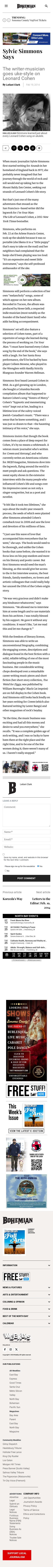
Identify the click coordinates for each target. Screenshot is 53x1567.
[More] (39, 148)
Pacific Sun (15, 1407)
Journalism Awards (32, 1502)
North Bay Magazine (14, 1429)
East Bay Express (14, 1376)
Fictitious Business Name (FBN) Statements (15, 1519)
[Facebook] (14, 148)
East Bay (14, 1423)
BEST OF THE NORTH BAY (15, 1316)
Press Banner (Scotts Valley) (16, 1468)
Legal (12, 1500)
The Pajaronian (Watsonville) (16, 1476)
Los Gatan (8, 1460)
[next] (8, 20)
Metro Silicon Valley (16, 1393)
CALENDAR (8, 1323)
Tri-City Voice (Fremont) (14, 1480)
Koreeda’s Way (12, 899)
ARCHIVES (31, 1231)
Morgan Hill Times (11, 1464)
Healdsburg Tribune (12, 1448)
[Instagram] (10, 1349)
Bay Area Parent (14, 1417)
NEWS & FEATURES (12, 1287)
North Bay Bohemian (14, 1401)
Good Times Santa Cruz (15, 1385)
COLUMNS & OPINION (13, 1302)
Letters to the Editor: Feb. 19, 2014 (40, 903)
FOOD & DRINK (10, 1309)
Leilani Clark (13, 84)
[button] (46, 6)
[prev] (4, 20)
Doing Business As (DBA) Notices (15, 1530)
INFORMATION (10, 1265)
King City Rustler (10, 1456)
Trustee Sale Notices (15, 1539)
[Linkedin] (26, 148)
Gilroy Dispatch (10, 1444)
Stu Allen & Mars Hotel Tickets (28, 20)
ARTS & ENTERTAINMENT (15, 1294)
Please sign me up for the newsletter (20, 866)
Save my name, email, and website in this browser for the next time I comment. (26, 858)
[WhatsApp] (32, 148)
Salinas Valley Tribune (13, 1472)
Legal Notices (13, 1510)
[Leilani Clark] (12, 788)
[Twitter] (20, 148)
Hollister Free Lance (12, 1452)
